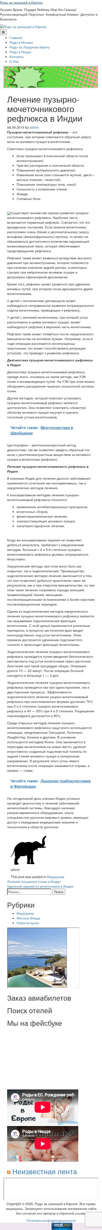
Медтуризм (55, 876)
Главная (15, 37)
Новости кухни (28, 922)
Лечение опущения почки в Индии (33, 881)
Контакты (16, 56)
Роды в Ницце (20, 51)
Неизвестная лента (44, 1171)
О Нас (14, 61)
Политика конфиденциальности (51, 1220)
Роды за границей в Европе (21, 2)
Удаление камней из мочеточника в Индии (40, 886)
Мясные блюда (28, 918)
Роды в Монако (21, 42)
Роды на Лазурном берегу (29, 47)
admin (34, 127)
